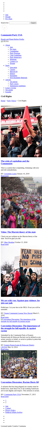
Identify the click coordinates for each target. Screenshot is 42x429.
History (12, 74)
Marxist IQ (14, 72)
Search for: (5, 23)
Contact (8, 408)
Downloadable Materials (18, 78)
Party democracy (16, 57)
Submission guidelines (18, 86)
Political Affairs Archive (13, 412)
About (7, 45)
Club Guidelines (15, 55)
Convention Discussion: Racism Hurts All (20, 382)
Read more (5, 176)
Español (8, 92)
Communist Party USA (12, 394)
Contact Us (14, 61)
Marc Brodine (9, 242)
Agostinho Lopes (10, 174)
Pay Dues (8, 19)
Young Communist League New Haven (18, 313)
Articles (8, 80)
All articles (13, 82)
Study (7, 65)
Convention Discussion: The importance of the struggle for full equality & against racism (20, 328)
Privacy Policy (10, 410)
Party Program (15, 53)
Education (13, 67)
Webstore (13, 59)
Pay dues (13, 49)
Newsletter (9, 90)
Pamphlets (13, 76)
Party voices (14, 84)
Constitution (14, 51)
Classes (12, 70)
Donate (8, 17)
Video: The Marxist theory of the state (18, 232)
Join (6, 15)
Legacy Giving (10, 88)
